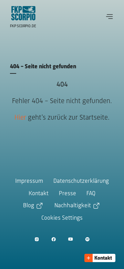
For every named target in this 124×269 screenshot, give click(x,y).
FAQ (90, 194)
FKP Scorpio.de (23, 26)
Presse (67, 194)
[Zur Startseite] (23, 13)
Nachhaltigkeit (72, 206)
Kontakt (39, 194)
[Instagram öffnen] (36, 239)
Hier (20, 117)
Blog (28, 206)
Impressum (29, 181)
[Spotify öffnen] (87, 239)
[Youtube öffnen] (70, 239)
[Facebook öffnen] (53, 239)
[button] (109, 16)
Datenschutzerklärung (81, 181)
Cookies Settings (62, 218)
